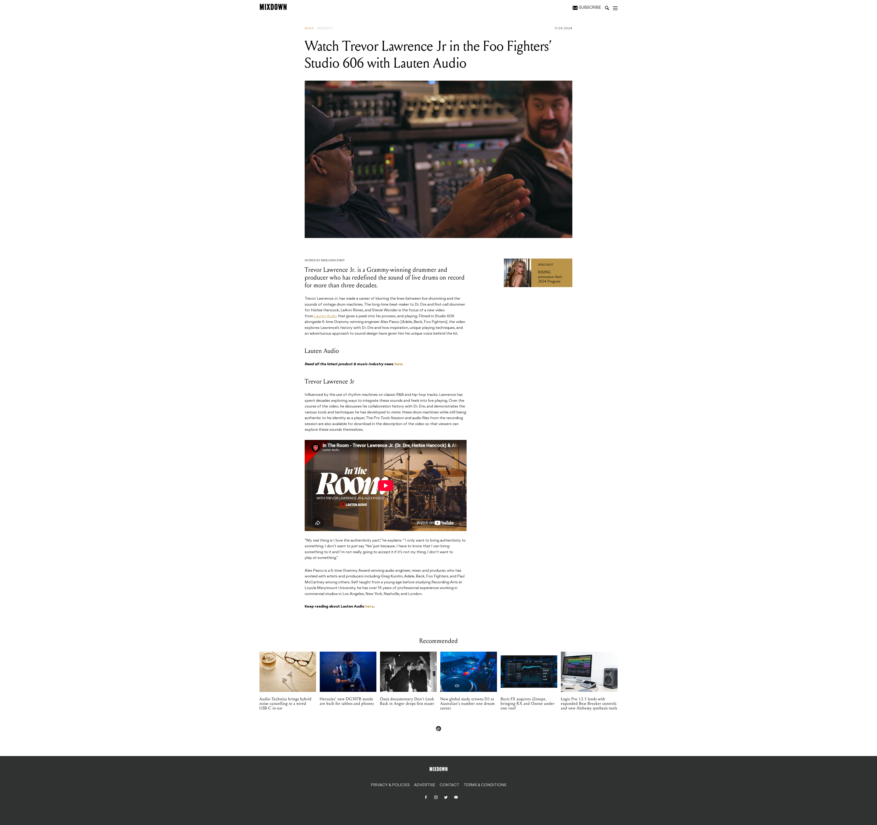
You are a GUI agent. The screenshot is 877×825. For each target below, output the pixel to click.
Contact (449, 785)
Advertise (424, 785)
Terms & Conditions (485, 785)
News (309, 28)
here (369, 606)
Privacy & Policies (390, 785)
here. (398, 364)
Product (325, 28)
